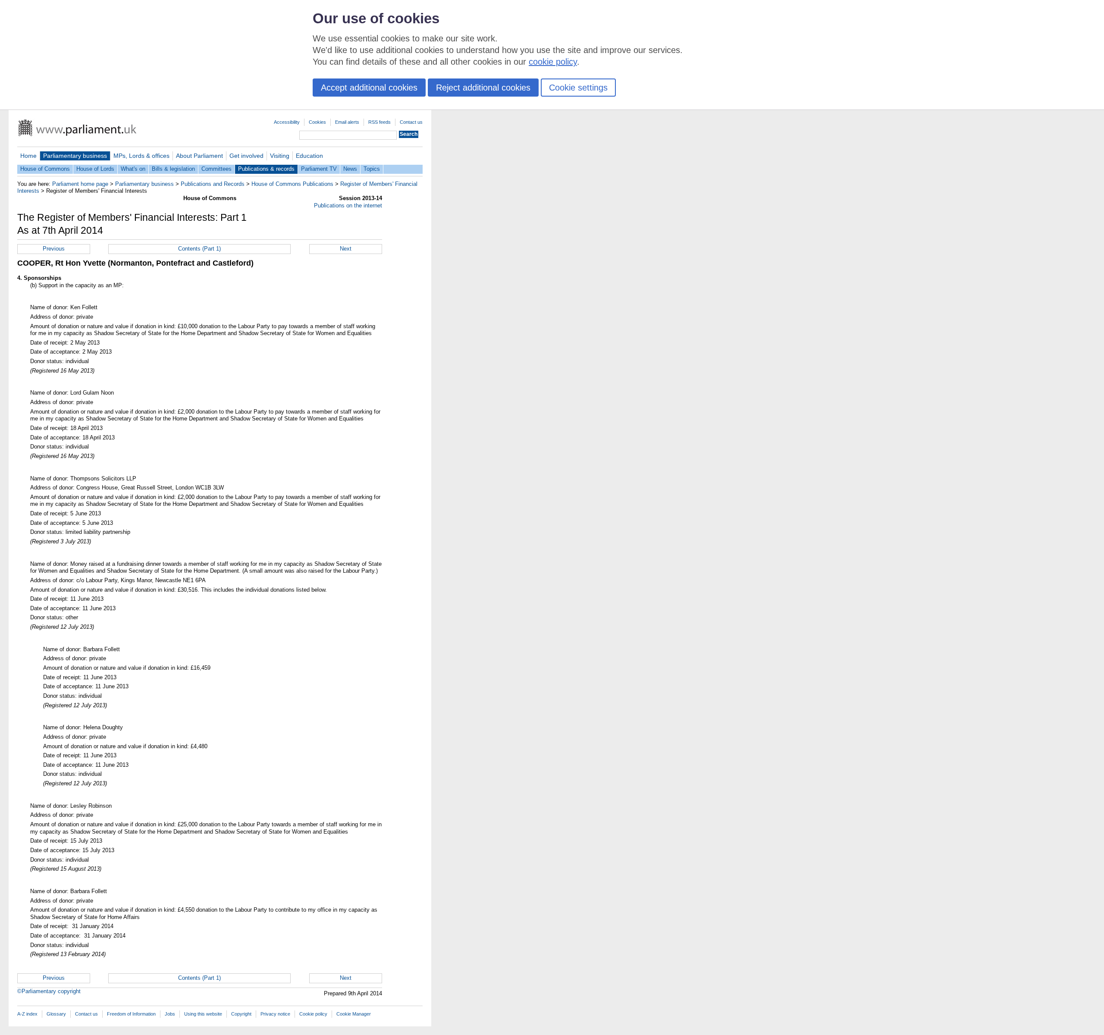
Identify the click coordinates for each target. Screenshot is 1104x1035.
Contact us (411, 122)
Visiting (279, 155)
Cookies (317, 122)
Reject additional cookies (483, 87)
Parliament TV (319, 169)
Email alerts (347, 122)
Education (309, 155)
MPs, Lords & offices (141, 155)
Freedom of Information (131, 1013)
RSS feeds (379, 122)
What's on (133, 169)
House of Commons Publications (292, 184)
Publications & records (266, 169)
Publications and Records (213, 184)
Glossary (56, 1013)
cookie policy (553, 61)
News (350, 169)
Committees (216, 169)
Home (28, 155)
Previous (54, 248)
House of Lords (95, 169)
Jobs (170, 1013)
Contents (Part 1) (199, 248)
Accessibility (287, 122)
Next (345, 248)
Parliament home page (80, 184)
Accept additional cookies (369, 87)
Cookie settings (578, 87)
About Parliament (199, 155)
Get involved (246, 155)
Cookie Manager (353, 1013)
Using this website (203, 1013)
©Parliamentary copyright (49, 991)
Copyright (241, 1013)
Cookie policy (313, 1013)
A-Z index (27, 1013)
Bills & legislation (173, 169)
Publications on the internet (348, 205)
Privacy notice (275, 1013)
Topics (372, 169)
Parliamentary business (75, 155)
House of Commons (45, 169)
